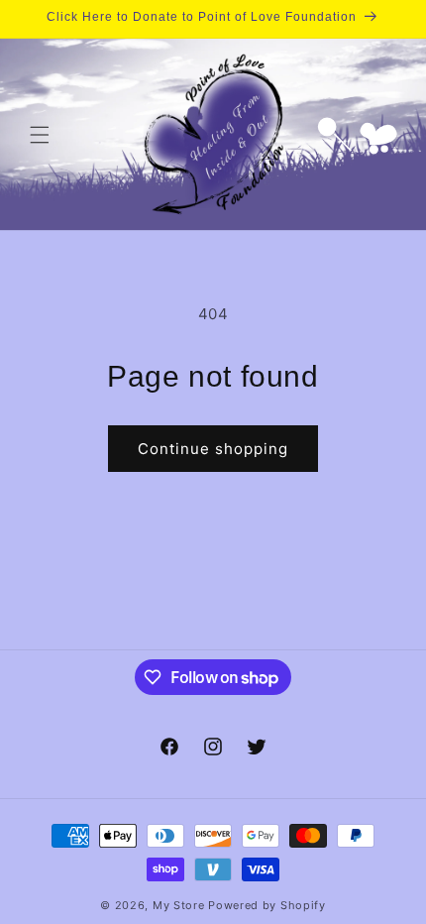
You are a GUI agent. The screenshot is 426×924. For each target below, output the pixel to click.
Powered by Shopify (267, 905)
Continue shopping (213, 448)
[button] (39, 135)
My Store (179, 905)
